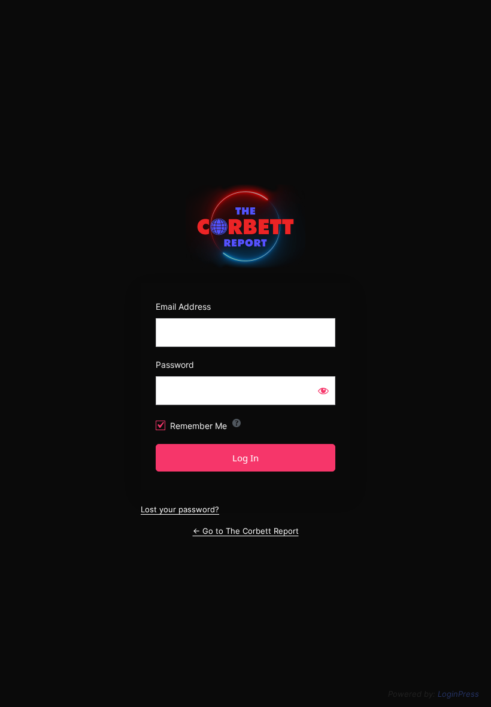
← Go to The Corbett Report (246, 531)
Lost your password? (180, 509)
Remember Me (198, 426)
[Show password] (323, 390)
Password (175, 364)
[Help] (236, 423)
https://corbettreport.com (245, 226)
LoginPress (458, 694)
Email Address (183, 306)
